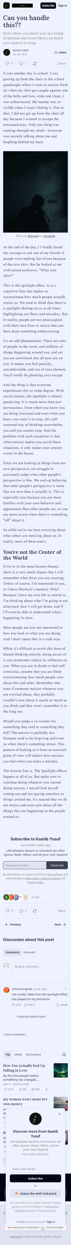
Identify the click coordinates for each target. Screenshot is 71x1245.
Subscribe (48, 5)
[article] (35, 1077)
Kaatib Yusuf (21, 50)
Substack (16, 1236)
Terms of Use (54, 874)
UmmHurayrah (22, 989)
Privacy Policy (48, 1210)
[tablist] (20, 952)
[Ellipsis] (66, 989)
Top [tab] (8, 1054)
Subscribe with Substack (38, 1193)
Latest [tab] (18, 1054)
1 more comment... (15, 1034)
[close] (59, 1114)
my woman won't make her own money (25, 1101)
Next (58, 924)
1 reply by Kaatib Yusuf (30, 1016)
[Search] (64, 1054)
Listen (62, 52)
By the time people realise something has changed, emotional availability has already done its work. (26, 1077)
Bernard (33, 236)
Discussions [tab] (33, 1054)
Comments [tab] (13, 952)
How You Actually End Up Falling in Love (24, 1068)
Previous (15, 924)
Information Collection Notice (42, 878)
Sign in (62, 5)
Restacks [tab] (29, 952)
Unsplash (49, 236)
